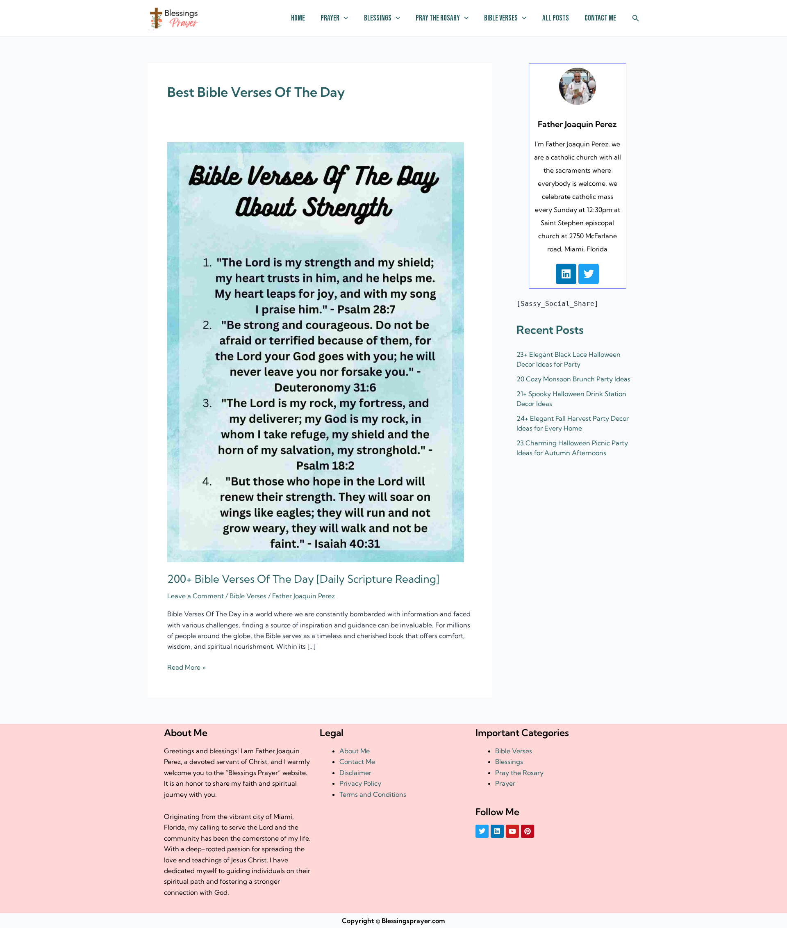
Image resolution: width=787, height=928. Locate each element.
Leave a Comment (195, 596)
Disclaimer (355, 772)
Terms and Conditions (372, 794)
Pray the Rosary (438, 18)
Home (298, 18)
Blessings (377, 18)
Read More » (186, 666)
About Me (354, 751)
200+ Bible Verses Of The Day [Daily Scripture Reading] (303, 579)
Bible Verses (501, 18)
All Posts (555, 18)
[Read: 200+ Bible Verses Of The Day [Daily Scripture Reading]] (315, 351)
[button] (343, 18)
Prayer (330, 18)
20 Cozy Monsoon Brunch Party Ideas (573, 379)
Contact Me (600, 18)
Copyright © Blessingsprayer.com (393, 921)
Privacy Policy (360, 783)
